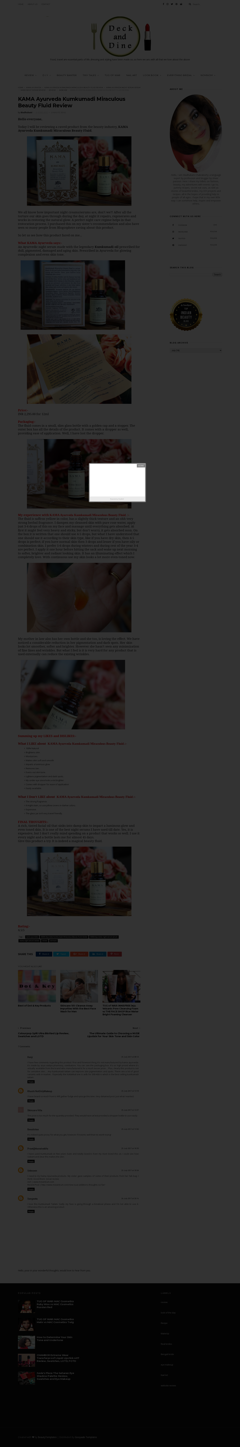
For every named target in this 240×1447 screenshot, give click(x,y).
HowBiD (121, 499)
